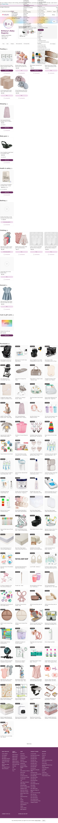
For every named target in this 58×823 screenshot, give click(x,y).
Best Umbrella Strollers (34, 799)
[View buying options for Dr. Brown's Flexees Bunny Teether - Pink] (21, 596)
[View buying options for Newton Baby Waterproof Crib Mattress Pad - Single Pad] (51, 390)
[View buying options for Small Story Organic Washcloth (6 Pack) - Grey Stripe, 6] (51, 465)
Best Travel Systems (34, 797)
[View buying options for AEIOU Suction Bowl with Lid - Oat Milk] (51, 596)
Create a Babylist (5, 753)
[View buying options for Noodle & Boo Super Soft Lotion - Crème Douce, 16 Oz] (36, 484)
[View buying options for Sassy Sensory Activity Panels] (7, 446)
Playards (21, 799)
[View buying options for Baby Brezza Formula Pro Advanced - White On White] (36, 709)
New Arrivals (22, 753)
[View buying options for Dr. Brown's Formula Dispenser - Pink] (21, 427)
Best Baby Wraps (33, 766)
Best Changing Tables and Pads (36, 774)
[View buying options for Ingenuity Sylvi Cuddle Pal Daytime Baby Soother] (7, 427)
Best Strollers (33, 785)
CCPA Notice (44, 769)
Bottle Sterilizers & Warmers (25, 770)
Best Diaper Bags (33, 775)
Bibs (21, 769)
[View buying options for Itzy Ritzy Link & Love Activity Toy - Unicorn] (7, 728)
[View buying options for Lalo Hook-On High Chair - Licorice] (36, 690)
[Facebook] (8, 816)
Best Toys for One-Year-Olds (35, 792)
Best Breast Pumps (34, 772)
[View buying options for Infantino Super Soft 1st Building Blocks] (7, 634)
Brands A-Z (22, 760)
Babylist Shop (14, 759)
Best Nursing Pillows (34, 780)
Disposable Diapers (23, 785)
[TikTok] (3, 816)
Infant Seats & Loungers (24, 791)
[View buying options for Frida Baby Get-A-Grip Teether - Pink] (36, 634)
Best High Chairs (33, 778)
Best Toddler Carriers (34, 788)
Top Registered (22, 758)
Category (12, 43)
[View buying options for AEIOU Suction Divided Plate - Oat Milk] (21, 615)
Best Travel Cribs (33, 794)
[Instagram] (5, 816)
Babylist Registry (15, 754)
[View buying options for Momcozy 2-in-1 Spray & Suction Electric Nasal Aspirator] (21, 653)
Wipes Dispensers (23, 809)
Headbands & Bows (23, 788)
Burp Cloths (22, 774)
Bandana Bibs (22, 763)
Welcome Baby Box (5, 768)
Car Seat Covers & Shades (24, 777)
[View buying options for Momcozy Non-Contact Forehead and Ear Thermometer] (7, 502)
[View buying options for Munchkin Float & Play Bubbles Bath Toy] (7, 559)
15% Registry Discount (6, 767)
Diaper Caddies (22, 783)
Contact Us (44, 755)
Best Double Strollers (34, 777)
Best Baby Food (33, 760)
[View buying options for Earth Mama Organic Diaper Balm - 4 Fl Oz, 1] (36, 653)
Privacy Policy (5, 4)
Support (44, 751)
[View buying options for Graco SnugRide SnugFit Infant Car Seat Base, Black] (7, 144)
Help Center (44, 753)
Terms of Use (44, 761)
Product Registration (45, 767)
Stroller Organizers (23, 804)
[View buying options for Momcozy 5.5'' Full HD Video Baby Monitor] (21, 352)
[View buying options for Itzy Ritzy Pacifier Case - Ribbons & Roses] (36, 408)
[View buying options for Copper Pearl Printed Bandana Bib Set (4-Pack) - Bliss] (36, 446)
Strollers (21, 806)
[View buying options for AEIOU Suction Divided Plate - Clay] (7, 615)
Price (3, 43)
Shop (21, 751)
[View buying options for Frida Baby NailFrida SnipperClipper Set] (7, 484)
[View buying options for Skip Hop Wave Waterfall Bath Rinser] (21, 465)
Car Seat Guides (33, 753)
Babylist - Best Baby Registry (5, 15)
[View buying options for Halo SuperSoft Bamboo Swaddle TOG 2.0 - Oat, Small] (51, 578)
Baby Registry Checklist (6, 758)
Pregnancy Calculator (34, 802)
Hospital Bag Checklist (5, 760)
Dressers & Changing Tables (25, 786)
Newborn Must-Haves (23, 796)
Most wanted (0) (19, 43)
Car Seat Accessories (24, 775)
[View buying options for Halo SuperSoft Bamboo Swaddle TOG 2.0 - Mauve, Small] (7, 112)
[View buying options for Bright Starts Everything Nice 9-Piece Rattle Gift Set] (7, 596)
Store (7, 43)
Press (13, 770)
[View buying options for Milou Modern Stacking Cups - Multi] (36, 57)
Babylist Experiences (15, 762)
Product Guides (34, 751)
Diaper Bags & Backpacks (24, 782)
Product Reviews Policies (46, 775)
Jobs (13, 767)
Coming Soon (22, 755)
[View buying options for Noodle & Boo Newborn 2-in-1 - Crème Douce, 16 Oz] (36, 465)
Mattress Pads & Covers (24, 793)
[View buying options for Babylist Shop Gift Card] (7, 323)
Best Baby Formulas (34, 761)
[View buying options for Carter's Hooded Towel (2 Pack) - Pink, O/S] (51, 540)
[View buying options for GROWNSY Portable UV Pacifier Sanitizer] (21, 634)
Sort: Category (52, 43)
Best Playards (33, 782)
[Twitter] (13, 816)
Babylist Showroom (15, 761)
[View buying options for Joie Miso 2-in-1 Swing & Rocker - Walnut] (21, 390)
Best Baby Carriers (34, 758)
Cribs (21, 780)
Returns (43, 758)
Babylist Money (15, 756)
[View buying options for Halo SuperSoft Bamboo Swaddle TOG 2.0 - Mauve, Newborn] (21, 408)
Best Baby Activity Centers (35, 755)
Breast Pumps (22, 772)
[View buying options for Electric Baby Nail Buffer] (51, 634)
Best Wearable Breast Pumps (35, 800)
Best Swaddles (33, 786)
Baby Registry (5, 751)
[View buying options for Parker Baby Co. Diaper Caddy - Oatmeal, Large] (36, 371)
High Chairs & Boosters (24, 790)
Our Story (14, 769)
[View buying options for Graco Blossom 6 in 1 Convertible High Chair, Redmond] (7, 371)
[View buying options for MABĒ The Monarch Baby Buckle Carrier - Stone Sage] (7, 408)
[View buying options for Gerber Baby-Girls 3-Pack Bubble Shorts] (7, 264)
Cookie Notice (44, 772)
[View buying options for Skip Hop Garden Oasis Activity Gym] (36, 390)
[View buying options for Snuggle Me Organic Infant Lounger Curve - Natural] (51, 371)
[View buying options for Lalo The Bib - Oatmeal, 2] (36, 559)
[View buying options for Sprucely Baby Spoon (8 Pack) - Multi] (7, 521)
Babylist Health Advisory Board (47, 760)
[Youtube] (15, 816)
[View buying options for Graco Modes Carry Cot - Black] (36, 521)
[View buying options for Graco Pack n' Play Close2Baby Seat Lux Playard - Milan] (51, 352)
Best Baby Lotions (34, 763)
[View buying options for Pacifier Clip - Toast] (21, 578)
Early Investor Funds (15, 764)
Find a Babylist (4, 755)
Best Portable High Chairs (35, 783)
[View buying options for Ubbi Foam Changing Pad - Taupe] (21, 371)
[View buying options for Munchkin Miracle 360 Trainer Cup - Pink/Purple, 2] (36, 578)
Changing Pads (22, 778)
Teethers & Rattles (23, 807)
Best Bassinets (33, 768)
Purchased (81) (26, 43)
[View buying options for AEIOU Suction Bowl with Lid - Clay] (36, 596)
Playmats (22, 801)
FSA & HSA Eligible (23, 761)
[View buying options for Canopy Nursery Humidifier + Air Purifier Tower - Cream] (7, 177)
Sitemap (43, 770)
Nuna (21, 798)
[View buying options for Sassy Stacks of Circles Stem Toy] (51, 427)
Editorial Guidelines (45, 774)
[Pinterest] (10, 816)
